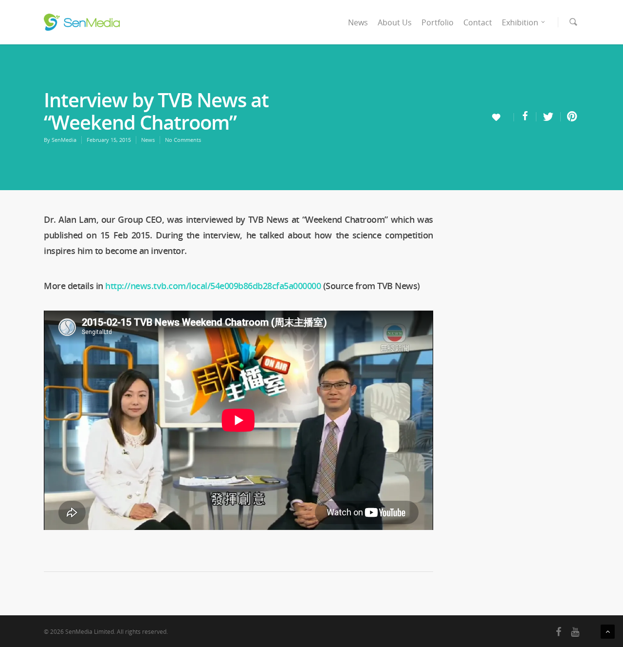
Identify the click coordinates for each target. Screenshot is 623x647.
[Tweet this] (548, 116)
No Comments (183, 139)
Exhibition (520, 22)
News (358, 22)
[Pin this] (570, 116)
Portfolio (437, 22)
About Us (395, 22)
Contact (477, 22)
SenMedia (64, 139)
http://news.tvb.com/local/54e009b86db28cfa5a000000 (213, 286)
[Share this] (525, 116)
